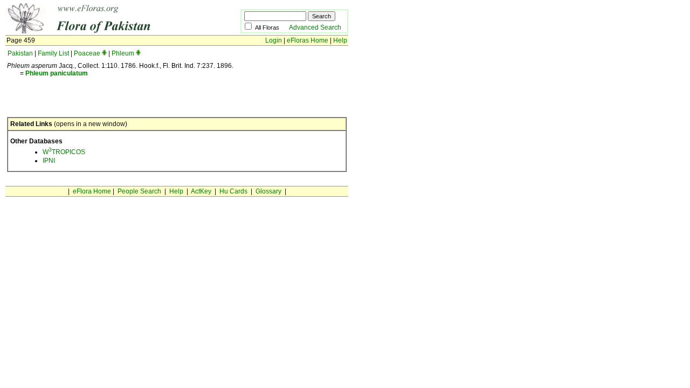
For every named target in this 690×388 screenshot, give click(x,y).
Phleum (123, 53)
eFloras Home (307, 40)
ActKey (201, 191)
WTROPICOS (64, 152)
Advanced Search (315, 27)
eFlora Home (92, 191)
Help (340, 40)
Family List (53, 53)
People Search (139, 191)
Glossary (268, 191)
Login (273, 40)
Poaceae (87, 53)
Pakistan (20, 53)
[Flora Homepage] (106, 31)
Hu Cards (233, 191)
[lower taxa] (104, 53)
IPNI (49, 160)
